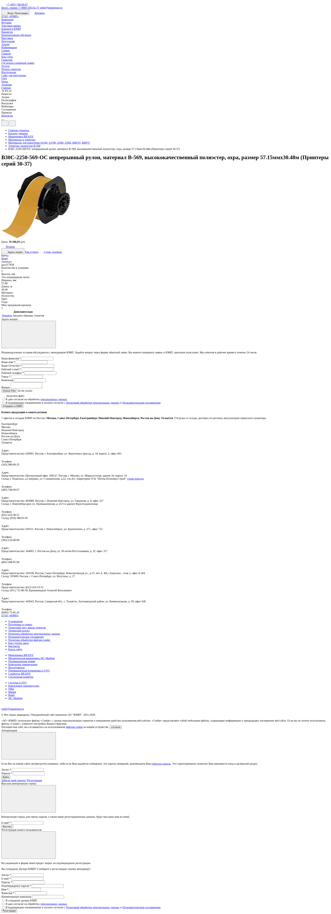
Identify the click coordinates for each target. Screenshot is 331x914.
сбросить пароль (161, 763)
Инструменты (16, 667)
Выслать (7, 826)
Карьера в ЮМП (11, 28)
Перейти (7, 315)
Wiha (11, 688)
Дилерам (6, 84)
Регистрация (34, 780)
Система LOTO (17, 682)
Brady (4, 258)
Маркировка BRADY (21, 655)
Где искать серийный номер (17, 63)
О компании (15, 621)
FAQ (4, 78)
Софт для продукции (13, 75)
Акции (5, 44)
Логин (6, 769)
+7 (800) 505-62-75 (20, 7)
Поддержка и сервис (20, 624)
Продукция (8, 41)
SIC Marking (15, 698)
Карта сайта (15, 649)
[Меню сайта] (12, 123)
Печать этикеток (11, 69)
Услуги (5, 66)
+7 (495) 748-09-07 (17, 4)
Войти (6, 777)
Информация (9, 47)
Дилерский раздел (19, 630)
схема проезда (135, 478)
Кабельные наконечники (22, 664)
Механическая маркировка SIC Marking (31, 658)
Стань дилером (52, 252)
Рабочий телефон (12, 372)
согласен (116, 727)
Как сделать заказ (18, 643)
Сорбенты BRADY (19, 673)
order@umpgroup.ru (51, 7)
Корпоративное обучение (16, 35)
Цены (4, 81)
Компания (7, 19)
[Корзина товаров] (19, 124)
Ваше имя (8, 362)
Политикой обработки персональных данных (92, 402)
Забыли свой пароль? (13, 780)
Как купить (31, 252)
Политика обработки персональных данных (34, 633)
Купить (10, 246)
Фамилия (7, 893)
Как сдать (7, 56)
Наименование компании (16, 896)
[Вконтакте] (8, 705)
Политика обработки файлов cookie (29, 640)
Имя (4, 889)
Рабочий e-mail (11, 369)
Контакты (7, 115)
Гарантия (6, 59)
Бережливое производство (23, 685)
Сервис (5, 50)
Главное (6, 53)
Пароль (6, 773)
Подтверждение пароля (16, 885)
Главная (6, 87)
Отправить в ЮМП (12, 406)
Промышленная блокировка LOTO (29, 670)
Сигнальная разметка (20, 676)
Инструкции (8, 72)
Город (5, 376)
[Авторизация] (4, 123)
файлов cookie (74, 727)
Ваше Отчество (11, 365)
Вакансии (7, 31)
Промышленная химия (21, 661)
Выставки (7, 38)
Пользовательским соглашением (141, 402)
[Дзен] (3, 705)
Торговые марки (11, 25)
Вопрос (5, 387)
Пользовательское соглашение (26, 636)
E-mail (6, 822)
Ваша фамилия (11, 358)
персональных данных (54, 399)
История (6, 22)
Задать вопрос (15, 252)
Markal (12, 692)
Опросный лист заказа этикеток (27, 627)
